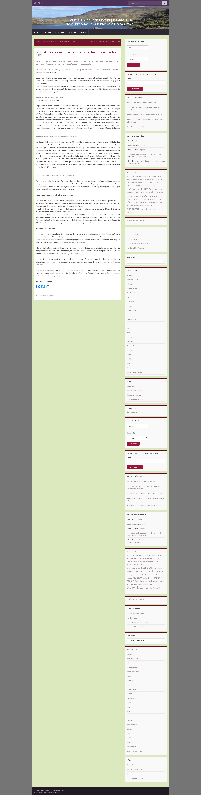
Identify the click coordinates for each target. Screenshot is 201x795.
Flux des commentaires (135, 395)
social (130, 205)
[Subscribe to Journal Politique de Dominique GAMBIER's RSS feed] (35, 2)
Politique (54, 56)
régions (155, 202)
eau (134, 186)
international (146, 192)
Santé (129, 355)
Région (129, 350)
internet (155, 192)
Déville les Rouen (136, 220)
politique (46, 296)
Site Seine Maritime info (135, 248)
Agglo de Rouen (132, 280)
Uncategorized (132, 368)
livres (129, 332)
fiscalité (154, 189)
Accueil (37, 32)
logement (133, 196)
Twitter (83, 32)
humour (137, 192)
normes (129, 337)
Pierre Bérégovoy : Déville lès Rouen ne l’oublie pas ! (145, 115)
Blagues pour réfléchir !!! (140, 157)
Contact (47, 32)
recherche (156, 199)
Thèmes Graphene (53, 792)
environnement (134, 189)
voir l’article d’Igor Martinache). (69, 253)
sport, (129, 363)
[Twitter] (39, 2)
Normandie (140, 196)
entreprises (153, 186)
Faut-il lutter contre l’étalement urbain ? (103, 41)
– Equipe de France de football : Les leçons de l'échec (56, 136)
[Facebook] (43, 2)
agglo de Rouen (148, 176)
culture (159, 179)
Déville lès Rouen (133, 293)
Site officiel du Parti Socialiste (137, 244)
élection (152, 209)
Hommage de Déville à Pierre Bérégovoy (141, 102)
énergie (129, 212)
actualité (130, 176)
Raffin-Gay (131, 145)
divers (129, 297)
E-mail (129, 78)
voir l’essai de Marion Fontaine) (72, 242)
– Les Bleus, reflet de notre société (49, 97)
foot (40, 296)
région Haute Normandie (143, 202)
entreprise (145, 186)
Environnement (132, 310)
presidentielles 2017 (134, 199)
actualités (138, 176)
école (150, 206)
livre (128, 196)
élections (159, 209)
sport (52, 296)
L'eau (128, 328)
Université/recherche (134, 372)
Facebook (72, 32)
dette (128, 183)
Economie (130, 302)
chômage (130, 180)
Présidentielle (146, 199)
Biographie (59, 32)
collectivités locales (138, 179)
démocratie (146, 183)
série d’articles (107, 203)
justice (161, 192)
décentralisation (136, 183)
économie (133, 208)
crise (153, 179)
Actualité (130, 275)
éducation (144, 209)
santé (161, 202)
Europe (147, 189)
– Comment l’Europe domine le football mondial (55, 175)
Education (130, 306)
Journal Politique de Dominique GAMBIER (100, 20)
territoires (137, 206)
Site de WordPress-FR (135, 399)
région (130, 202)
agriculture (157, 176)
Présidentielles (132, 346)
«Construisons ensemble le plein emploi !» (142, 127)
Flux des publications (134, 390)
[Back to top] (196, 790)
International (131, 319)
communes (148, 180)
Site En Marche (132, 239)
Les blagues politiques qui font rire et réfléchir (144, 154)
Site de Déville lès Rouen (136, 235)
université (145, 206)
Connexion (131, 386)
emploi (139, 185)
